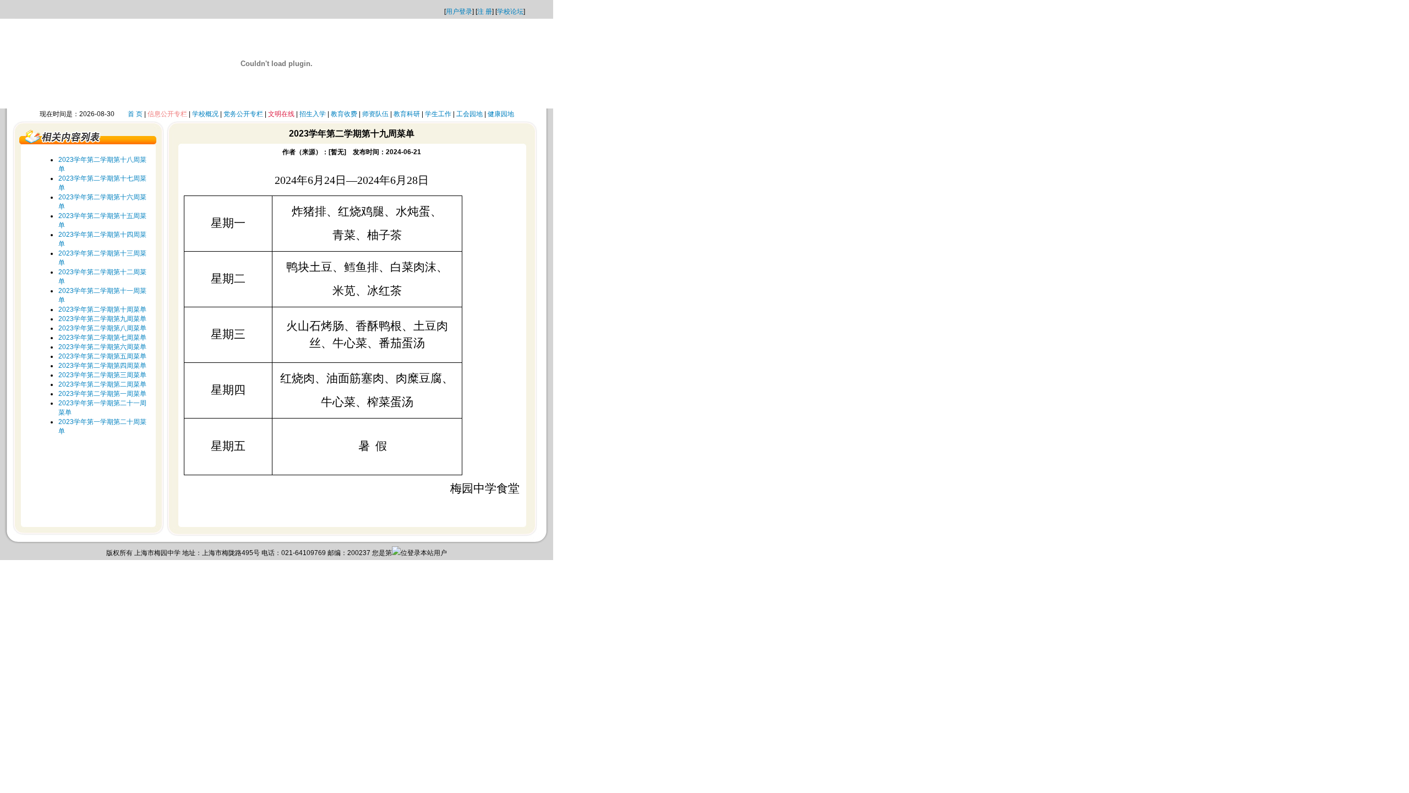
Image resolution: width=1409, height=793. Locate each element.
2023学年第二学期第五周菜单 (102, 356)
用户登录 (459, 11)
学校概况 (205, 114)
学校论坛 (510, 11)
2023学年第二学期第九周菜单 (102, 319)
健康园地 (501, 114)
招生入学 (312, 114)
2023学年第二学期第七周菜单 (102, 337)
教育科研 (407, 114)
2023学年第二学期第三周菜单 (102, 375)
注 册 (484, 11)
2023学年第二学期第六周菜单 (102, 347)
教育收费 (344, 114)
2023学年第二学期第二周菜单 (102, 384)
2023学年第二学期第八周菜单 (102, 328)
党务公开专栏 (243, 114)
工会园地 (469, 114)
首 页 (135, 114)
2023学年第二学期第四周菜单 (102, 366)
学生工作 (438, 114)
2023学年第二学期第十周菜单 (102, 309)
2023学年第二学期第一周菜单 (102, 394)
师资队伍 (375, 114)
